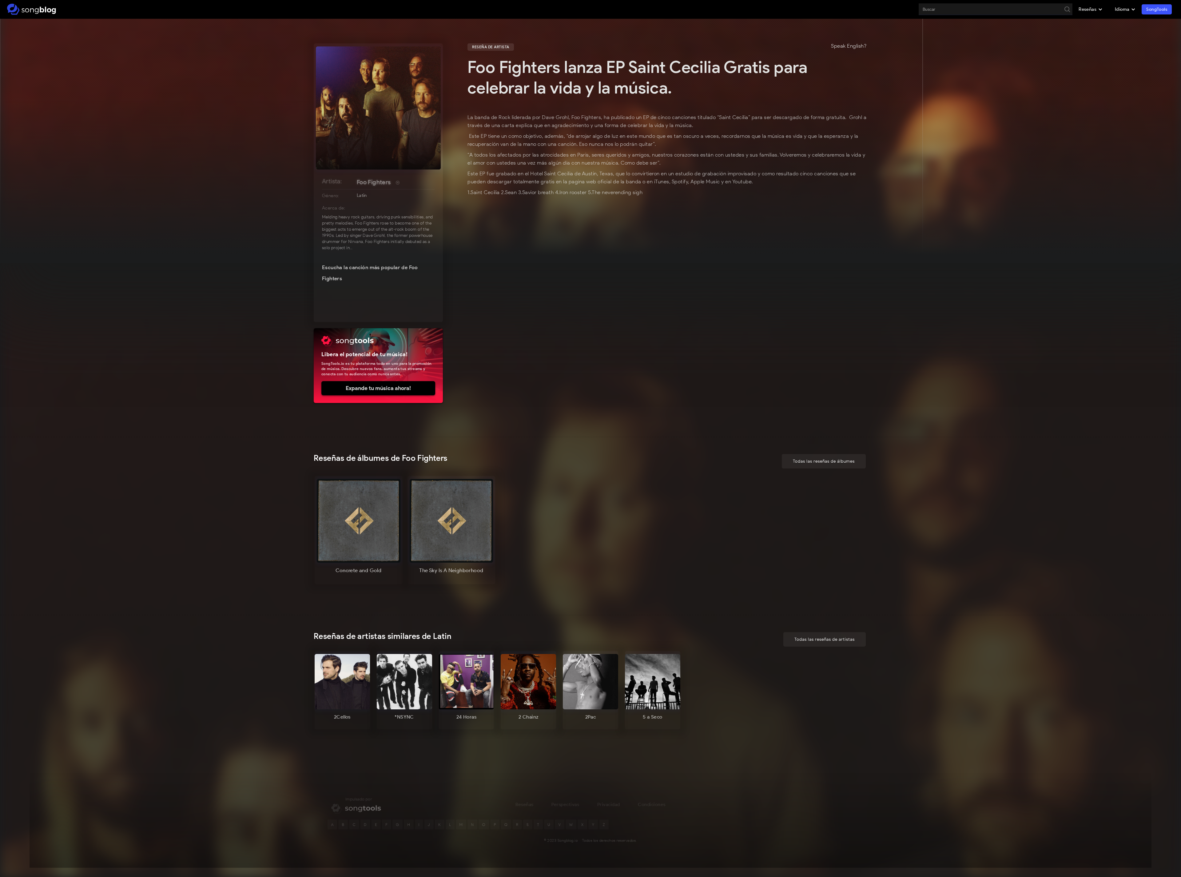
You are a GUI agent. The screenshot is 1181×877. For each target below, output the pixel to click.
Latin (362, 195)
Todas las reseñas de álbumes (824, 461)
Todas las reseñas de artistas (824, 639)
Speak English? (848, 46)
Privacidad (608, 804)
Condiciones (652, 804)
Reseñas (524, 804)
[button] (1090, 9)
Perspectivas (565, 804)
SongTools (1156, 9)
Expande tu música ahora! (378, 388)
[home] (31, 9)
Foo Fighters (374, 182)
